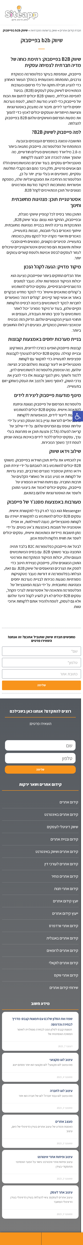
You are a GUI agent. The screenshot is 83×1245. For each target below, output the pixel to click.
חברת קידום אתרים (70, 30)
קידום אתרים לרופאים (62, 950)
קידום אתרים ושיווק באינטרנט (56, 851)
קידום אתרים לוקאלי (63, 962)
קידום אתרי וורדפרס (63, 925)
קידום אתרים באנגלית (62, 938)
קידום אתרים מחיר (64, 876)
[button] (78, 416)
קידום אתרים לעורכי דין (61, 863)
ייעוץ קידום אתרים (65, 913)
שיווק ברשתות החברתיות (43, 30)
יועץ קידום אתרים (65, 901)
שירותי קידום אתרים (64, 987)
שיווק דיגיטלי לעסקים (62, 826)
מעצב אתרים (64, 1121)
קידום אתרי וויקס (66, 975)
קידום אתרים (69, 802)
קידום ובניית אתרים (64, 839)
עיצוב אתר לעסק (61, 1192)
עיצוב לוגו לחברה (61, 1090)
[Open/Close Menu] (61, 12)
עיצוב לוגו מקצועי (61, 1059)
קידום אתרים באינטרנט (61, 814)
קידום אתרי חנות (66, 888)
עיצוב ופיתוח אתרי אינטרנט (55, 1157)
